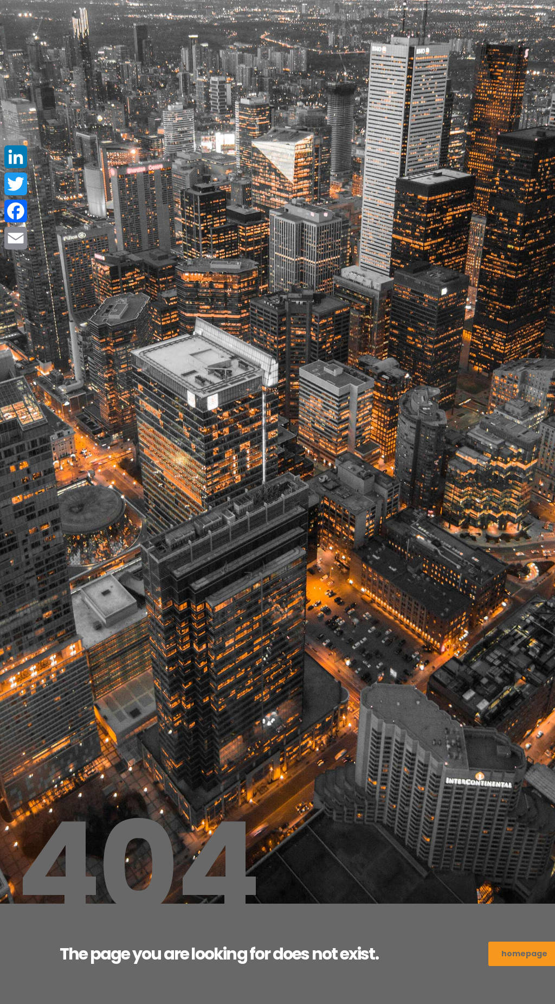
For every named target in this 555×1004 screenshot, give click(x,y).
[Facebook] (15, 211)
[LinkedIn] (15, 156)
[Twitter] (15, 183)
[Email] (15, 238)
